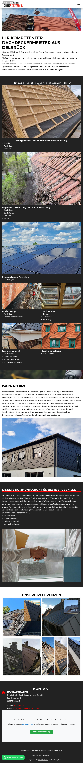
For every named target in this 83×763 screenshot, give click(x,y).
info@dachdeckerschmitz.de (26, 708)
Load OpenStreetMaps (41, 732)
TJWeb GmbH (43, 760)
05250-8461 (19, 706)
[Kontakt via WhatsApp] (13, 758)
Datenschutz (36, 755)
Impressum (47, 755)
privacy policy (27, 724)
